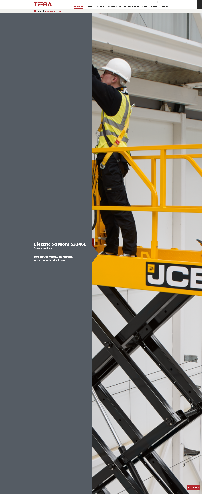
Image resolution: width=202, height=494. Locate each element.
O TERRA (154, 6)
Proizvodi (78, 6)
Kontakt (164, 6)
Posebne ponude (131, 6)
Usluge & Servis (114, 6)
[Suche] (199, 4)
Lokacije (90, 6)
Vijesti (145, 6)
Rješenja (100, 6)
